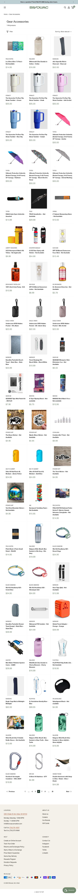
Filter (11, 32)
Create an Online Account (12, 841)
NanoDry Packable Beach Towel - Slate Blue (14, 362)
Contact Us (46, 841)
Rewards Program (10, 859)
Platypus (55, 660)
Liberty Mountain (11, 248)
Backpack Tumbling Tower (38, 509)
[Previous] (4, 2)
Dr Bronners (57, 284)
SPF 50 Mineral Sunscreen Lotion (38, 288)
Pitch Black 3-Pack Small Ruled (14, 550)
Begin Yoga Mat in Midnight (15, 702)
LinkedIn (45, 853)
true (30, 211)
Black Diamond (57, 546)
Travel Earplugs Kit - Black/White (38, 361)
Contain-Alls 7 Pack (61, 436)
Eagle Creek (10, 321)
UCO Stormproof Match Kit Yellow (15, 252)
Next (67, 791)
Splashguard (57, 699)
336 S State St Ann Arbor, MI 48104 (15, 814)
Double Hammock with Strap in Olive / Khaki (62, 779)
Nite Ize (31, 774)
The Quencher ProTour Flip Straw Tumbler (15, 99)
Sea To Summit (10, 469)
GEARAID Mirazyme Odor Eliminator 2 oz (61, 362)
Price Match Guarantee (11, 853)
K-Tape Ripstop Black (38, 400)
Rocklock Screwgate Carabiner (13, 778)
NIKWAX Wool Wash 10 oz (62, 400)
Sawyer (8, 660)
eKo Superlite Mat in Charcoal (59, 63)
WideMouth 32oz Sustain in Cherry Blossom (38, 665)
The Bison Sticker (13, 436)
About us (45, 814)
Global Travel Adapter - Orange (60, 625)
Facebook (45, 847)
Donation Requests (10, 862)
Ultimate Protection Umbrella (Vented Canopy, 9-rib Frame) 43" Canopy (62, 137)
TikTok (44, 850)
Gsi (30, 505)
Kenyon (31, 396)
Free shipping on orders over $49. (39, 2)
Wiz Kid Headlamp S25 (61, 550)
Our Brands (46, 820)
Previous (12, 791)
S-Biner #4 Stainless (38, 776)
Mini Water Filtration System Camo (15, 664)
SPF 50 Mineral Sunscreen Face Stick (61, 252)
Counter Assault (34, 248)
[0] (72, 7)
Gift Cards (45, 823)
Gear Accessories (14, 14)
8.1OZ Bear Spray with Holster (36, 252)
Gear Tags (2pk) (59, 589)
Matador (8, 357)
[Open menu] (5, 7)
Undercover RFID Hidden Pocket (14, 325)
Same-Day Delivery (10, 856)
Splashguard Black (61, 702)
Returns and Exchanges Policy (14, 847)
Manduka (55, 59)
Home (5, 14)
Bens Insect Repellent (13, 284)
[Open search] (65, 7)
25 (52, 791)
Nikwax (55, 396)
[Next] (73, 2)
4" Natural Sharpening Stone (62, 215)
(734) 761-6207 (15, 828)
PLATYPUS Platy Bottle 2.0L (62, 664)
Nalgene (32, 59)
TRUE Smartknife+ (37, 215)
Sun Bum (55, 248)
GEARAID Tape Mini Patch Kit (15, 400)
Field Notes (9, 59)
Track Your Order (9, 844)
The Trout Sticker (60, 473)
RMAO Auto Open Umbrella (15, 215)
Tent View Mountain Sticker (15, 509)
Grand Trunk (57, 774)
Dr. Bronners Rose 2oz (62, 288)
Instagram (45, 844)
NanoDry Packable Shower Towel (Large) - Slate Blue (15, 626)
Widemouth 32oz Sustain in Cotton (38, 63)
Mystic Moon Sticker (38, 436)
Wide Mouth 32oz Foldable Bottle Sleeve (15, 739)
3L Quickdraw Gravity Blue (38, 702)
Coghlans (56, 432)
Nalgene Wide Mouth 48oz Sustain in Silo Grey (38, 551)
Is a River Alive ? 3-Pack (14, 63)
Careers (45, 817)
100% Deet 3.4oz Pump (15, 287)
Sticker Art (9, 432)
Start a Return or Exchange (13, 850)
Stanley (8, 95)
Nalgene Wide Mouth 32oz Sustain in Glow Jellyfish (61, 740)
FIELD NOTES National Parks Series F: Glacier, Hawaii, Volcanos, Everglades (62, 511)
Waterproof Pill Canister (39, 625)
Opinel (55, 211)
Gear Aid (55, 357)
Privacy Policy (8, 865)
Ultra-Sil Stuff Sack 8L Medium (13, 473)
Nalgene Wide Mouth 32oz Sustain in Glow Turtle (38, 740)
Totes (54, 132)
